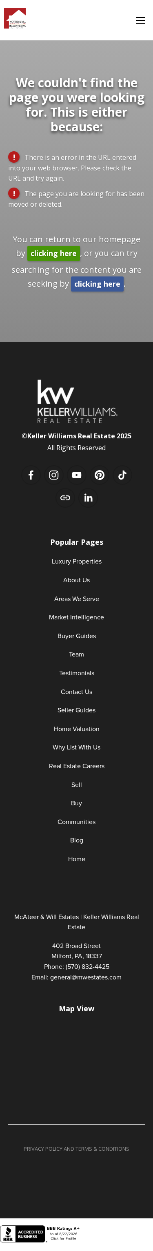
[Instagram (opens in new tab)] (54, 475)
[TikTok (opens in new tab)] (122, 475)
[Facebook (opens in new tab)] (31, 475)
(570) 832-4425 (87, 966)
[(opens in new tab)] (41, 1240)
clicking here (54, 253)
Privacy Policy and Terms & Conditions (76, 1148)
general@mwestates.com (86, 977)
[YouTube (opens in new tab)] (76, 475)
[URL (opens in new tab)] (65, 498)
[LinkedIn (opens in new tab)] (88, 498)
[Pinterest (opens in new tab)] (99, 475)
